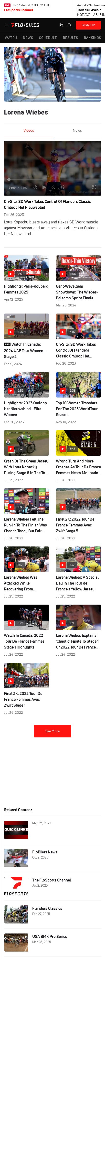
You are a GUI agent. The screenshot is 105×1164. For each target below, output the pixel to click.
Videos (28, 130)
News (77, 130)
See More (52, 731)
